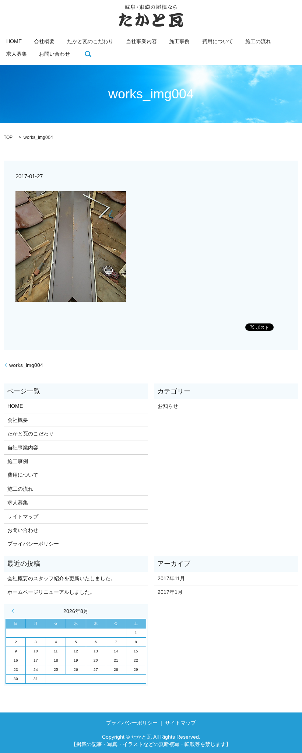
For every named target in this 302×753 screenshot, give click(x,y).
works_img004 (26, 365)
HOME (14, 41)
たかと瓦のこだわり (90, 41)
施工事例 (179, 41)
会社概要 (44, 41)
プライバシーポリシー (33, 544)
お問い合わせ (54, 54)
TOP (8, 137)
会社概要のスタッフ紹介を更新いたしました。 (61, 578)
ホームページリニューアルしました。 (51, 592)
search (88, 54)
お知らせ (168, 406)
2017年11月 (171, 578)
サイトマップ (22, 516)
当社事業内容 (141, 41)
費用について (217, 41)
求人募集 (16, 54)
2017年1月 (170, 592)
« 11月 (14, 611)
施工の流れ (258, 41)
